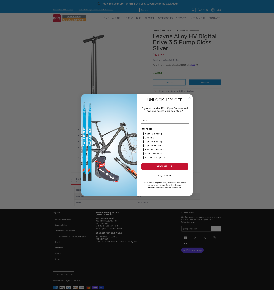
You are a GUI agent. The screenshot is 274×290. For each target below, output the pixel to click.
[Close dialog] (189, 97)
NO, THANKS (165, 176)
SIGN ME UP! (165, 166)
